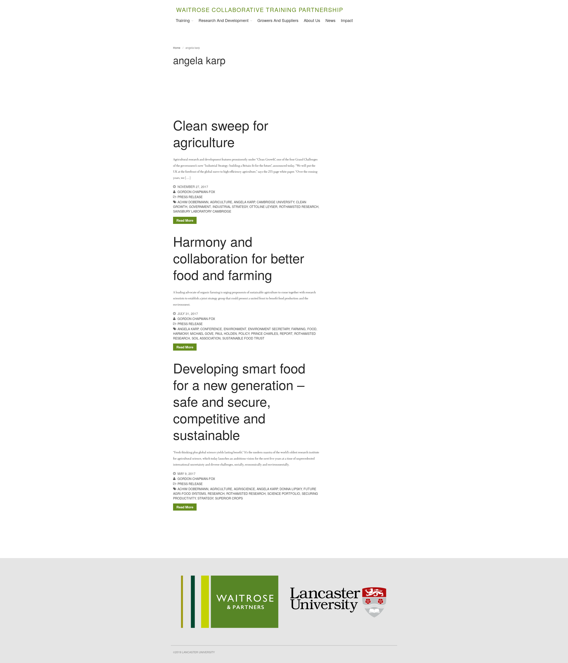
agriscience (244, 489)
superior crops (229, 498)
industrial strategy (230, 206)
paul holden (226, 333)
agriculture (221, 202)
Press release (190, 197)
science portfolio (283, 493)
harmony (180, 333)
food (311, 329)
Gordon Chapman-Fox (196, 191)
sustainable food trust (243, 338)
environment (235, 329)
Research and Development (223, 20)
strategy (205, 498)
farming (298, 329)
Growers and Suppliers (277, 20)
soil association (206, 338)
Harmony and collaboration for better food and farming (238, 257)
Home (176, 47)
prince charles (264, 333)
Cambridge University (275, 202)
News (330, 20)
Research (216, 493)
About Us (312, 20)
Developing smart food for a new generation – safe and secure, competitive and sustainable (239, 401)
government (200, 206)
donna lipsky (291, 489)
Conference (211, 329)
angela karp (244, 202)
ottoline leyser (263, 206)
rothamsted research (298, 206)
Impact (347, 20)
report (286, 333)
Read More (184, 220)
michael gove (201, 333)
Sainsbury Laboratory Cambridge (202, 211)
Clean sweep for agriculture (220, 133)
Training (183, 20)
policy (244, 333)
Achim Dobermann (193, 202)
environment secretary (269, 329)
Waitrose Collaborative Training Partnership (259, 9)
